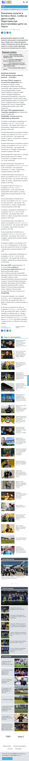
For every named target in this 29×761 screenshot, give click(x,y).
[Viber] (7, 33)
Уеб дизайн (18, 749)
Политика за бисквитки (19, 746)
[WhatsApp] (10, 33)
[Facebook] (2, 33)
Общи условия (7, 746)
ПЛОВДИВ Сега (14, 736)
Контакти (10, 749)
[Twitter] (5, 33)
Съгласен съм (7, 758)
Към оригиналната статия (20, 327)
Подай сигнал (28, 381)
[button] (24, 2)
